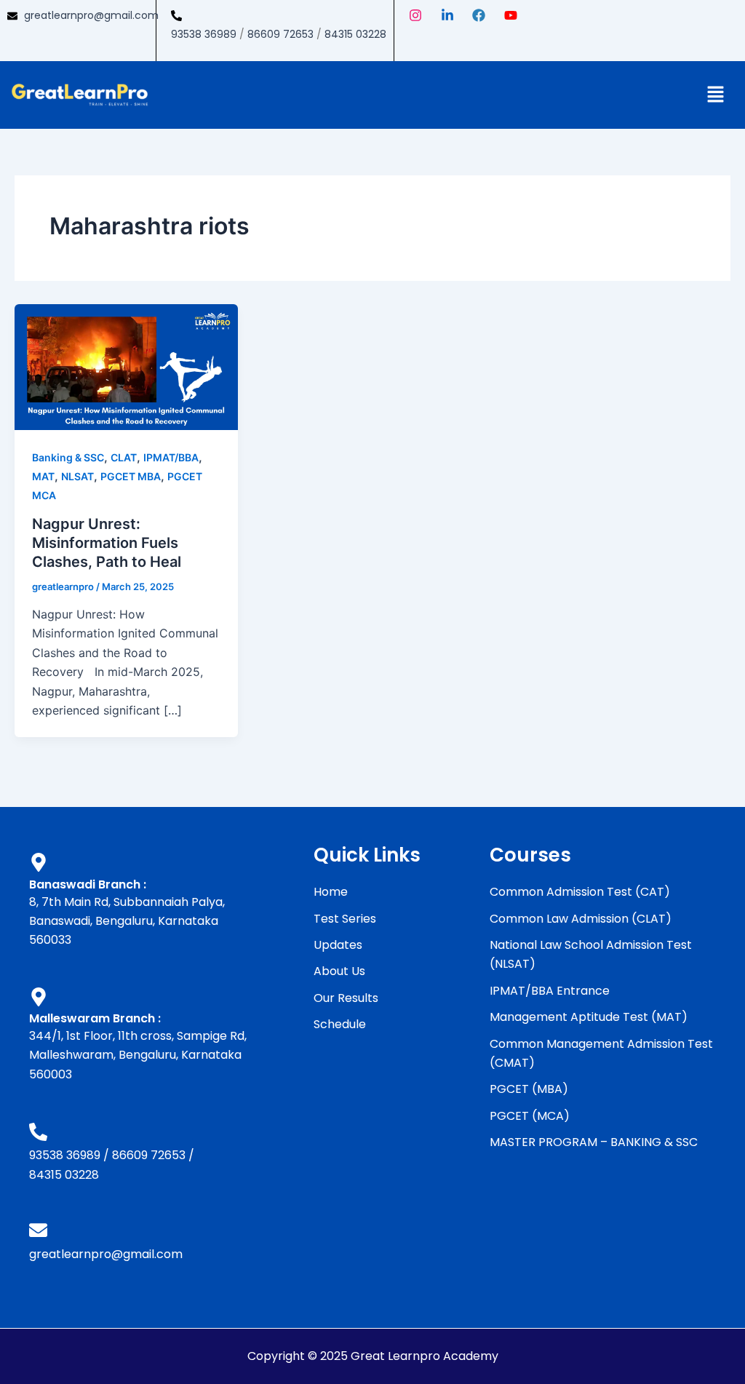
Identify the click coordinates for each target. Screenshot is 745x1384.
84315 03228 (355, 34)
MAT (43, 476)
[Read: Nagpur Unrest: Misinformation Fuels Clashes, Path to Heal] (126, 366)
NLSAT (77, 476)
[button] (715, 95)
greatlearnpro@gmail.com (91, 15)
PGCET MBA (130, 476)
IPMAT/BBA (171, 457)
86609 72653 (280, 34)
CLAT (124, 457)
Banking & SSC (68, 457)
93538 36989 (203, 34)
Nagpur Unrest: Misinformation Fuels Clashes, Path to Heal (106, 542)
